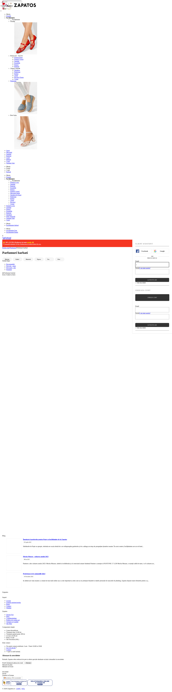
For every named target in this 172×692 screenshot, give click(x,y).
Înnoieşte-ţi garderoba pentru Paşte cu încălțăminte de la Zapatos (45, 539)
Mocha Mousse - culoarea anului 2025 (35, 556)
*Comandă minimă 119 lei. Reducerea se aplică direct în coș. (22, 244)
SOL (23, 689)
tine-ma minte (141, 283)
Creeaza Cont (152, 297)
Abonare (28, 663)
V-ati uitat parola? (144, 268)
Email (137, 261)
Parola (137, 268)
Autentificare (152, 280)
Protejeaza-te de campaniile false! (34, 574)
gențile (29, 242)
